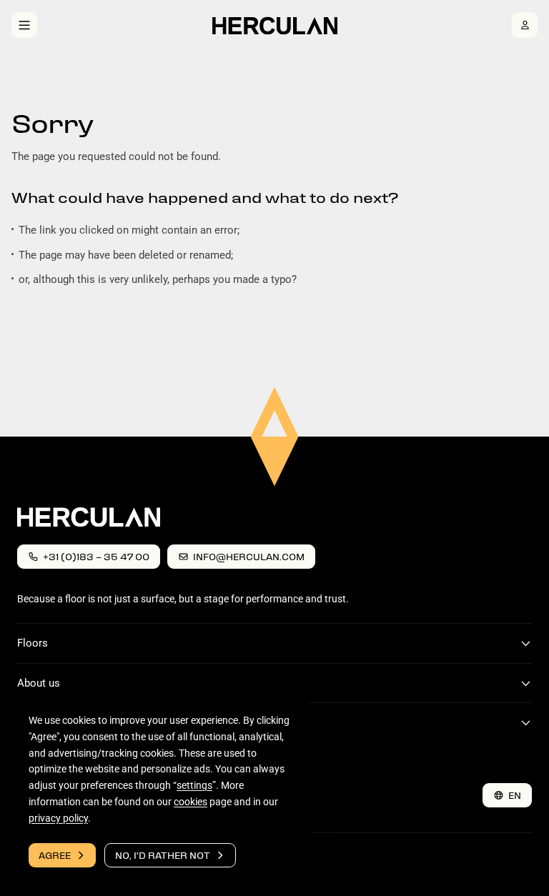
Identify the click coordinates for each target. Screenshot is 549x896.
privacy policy (58, 817)
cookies (190, 801)
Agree (55, 855)
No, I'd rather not (162, 855)
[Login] (525, 25)
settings (194, 785)
